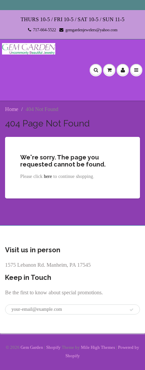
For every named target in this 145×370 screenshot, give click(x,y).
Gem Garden (32, 347)
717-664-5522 (44, 30)
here (48, 176)
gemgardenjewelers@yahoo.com (91, 30)
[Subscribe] (131, 309)
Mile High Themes (98, 347)
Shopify (53, 347)
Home (11, 109)
